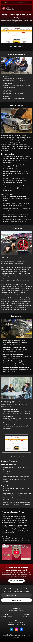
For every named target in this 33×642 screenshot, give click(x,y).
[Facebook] (21, 629)
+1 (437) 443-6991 (26, 616)
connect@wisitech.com (16, 610)
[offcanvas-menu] (29, 8)
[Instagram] (16, 629)
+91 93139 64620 (19, 624)
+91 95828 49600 (18, 622)
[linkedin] (11, 629)
